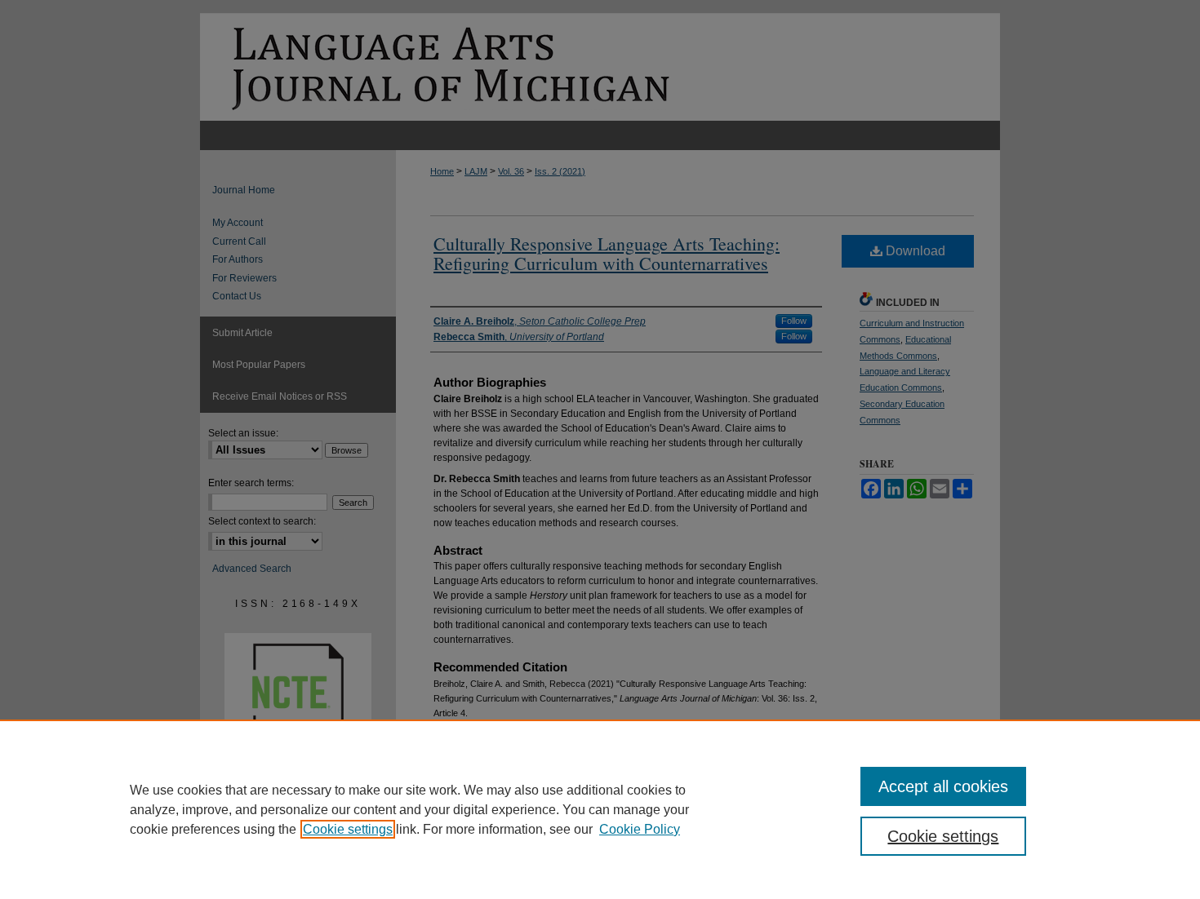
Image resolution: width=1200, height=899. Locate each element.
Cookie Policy (639, 829)
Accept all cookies (943, 786)
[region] (600, 809)
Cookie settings (348, 829)
